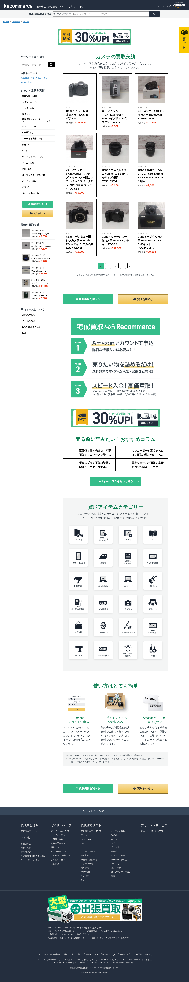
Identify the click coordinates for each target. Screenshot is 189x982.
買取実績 (30, 96)
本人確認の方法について (62, 855)
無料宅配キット (58, 843)
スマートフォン (88, 851)
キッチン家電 (87, 863)
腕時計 (114, 851)
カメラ (28, 108)
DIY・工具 (115, 863)
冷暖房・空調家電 (89, 859)
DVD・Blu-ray (87, 839)
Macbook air (26, 82)
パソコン (29, 126)
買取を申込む (40, 213)
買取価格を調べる (39, 204)
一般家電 (85, 855)
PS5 (45, 78)
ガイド (62, 6)
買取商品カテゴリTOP (91, 831)
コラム (80, 6)
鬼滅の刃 (25, 78)
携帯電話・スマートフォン (36, 120)
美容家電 (85, 867)
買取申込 (41, 6)
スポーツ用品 (31, 193)
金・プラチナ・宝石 (34, 175)
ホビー (114, 843)
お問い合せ (26, 848)
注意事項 (55, 863)
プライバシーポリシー (31, 860)
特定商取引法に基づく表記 (33, 856)
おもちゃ (29, 181)
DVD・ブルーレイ (33, 157)
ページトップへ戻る (94, 810)
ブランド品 (30, 102)
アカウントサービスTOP (152, 831)
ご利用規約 (26, 852)
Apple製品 (85, 872)
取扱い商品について (31, 327)
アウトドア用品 (118, 855)
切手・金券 (116, 867)
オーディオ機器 (32, 138)
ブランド (115, 847)
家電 (27, 114)
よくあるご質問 (58, 859)
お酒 (27, 187)
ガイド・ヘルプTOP (60, 831)
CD (26, 150)
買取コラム (26, 844)
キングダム (36, 78)
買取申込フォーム (29, 831)
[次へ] (130, 266)
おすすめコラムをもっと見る (115, 481)
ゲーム (28, 163)
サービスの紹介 (29, 321)
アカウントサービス (163, 6)
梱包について (57, 847)
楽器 (27, 144)
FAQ (24, 333)
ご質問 (71, 6)
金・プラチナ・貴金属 (121, 872)
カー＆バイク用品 (119, 859)
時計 (27, 169)
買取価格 (52, 6)
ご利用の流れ (28, 315)
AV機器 (28, 132)
